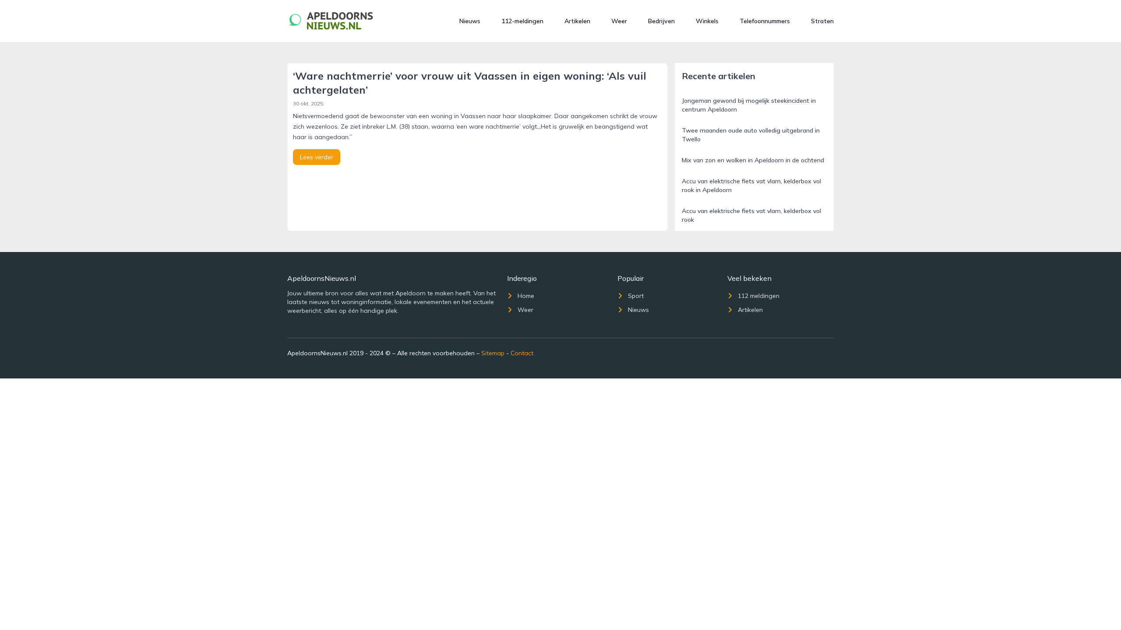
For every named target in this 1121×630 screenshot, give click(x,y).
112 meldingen (758, 296)
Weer (619, 21)
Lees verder (316, 157)
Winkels (707, 21)
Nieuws (469, 21)
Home (526, 296)
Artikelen (577, 21)
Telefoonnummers (765, 21)
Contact (522, 353)
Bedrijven (661, 21)
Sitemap (492, 353)
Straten (822, 21)
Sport (636, 296)
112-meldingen (522, 21)
